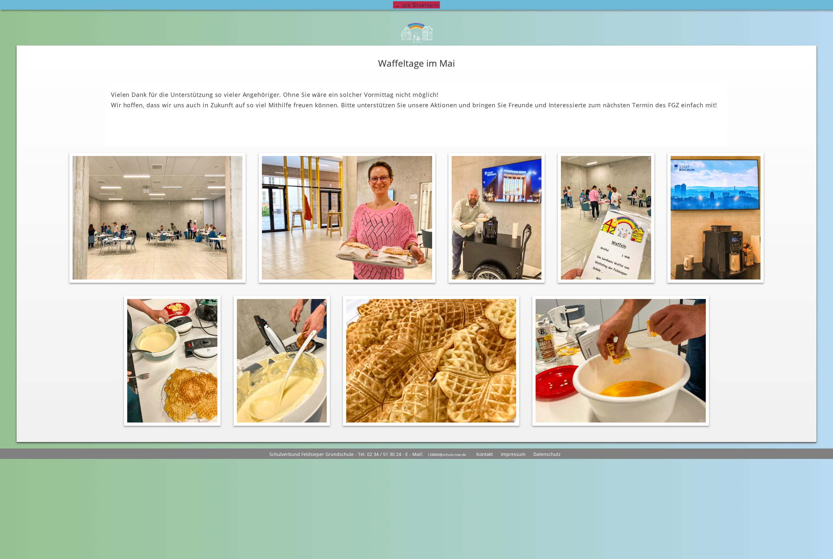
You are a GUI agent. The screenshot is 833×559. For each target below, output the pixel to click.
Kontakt (484, 454)
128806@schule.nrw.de (447, 454)
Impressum (513, 454)
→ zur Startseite (416, 4)
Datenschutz (547, 454)
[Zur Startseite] (416, 32)
